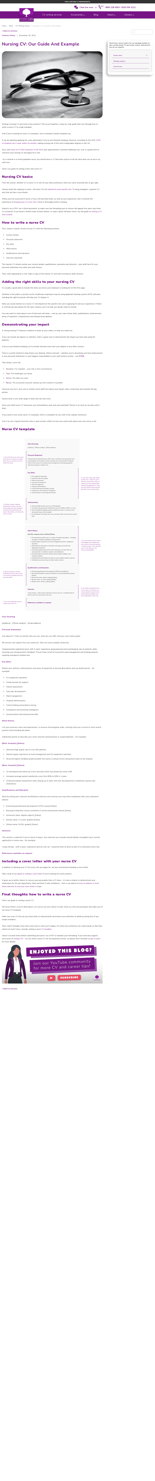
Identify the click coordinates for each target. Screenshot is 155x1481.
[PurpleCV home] (26, 15)
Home (4, 26)
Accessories (77, 14)
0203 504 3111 (128, 7)
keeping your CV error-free (25, 202)
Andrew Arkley (8, 35)
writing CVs (18, 938)
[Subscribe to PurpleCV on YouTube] (52, 983)
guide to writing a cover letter (30, 874)
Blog (96, 14)
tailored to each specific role (59, 189)
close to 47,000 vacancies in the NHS (27, 149)
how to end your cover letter (23, 886)
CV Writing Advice (23, 26)
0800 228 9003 (112, 7)
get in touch (95, 938)
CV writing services (52, 14)
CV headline (47, 929)
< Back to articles (9, 31)
